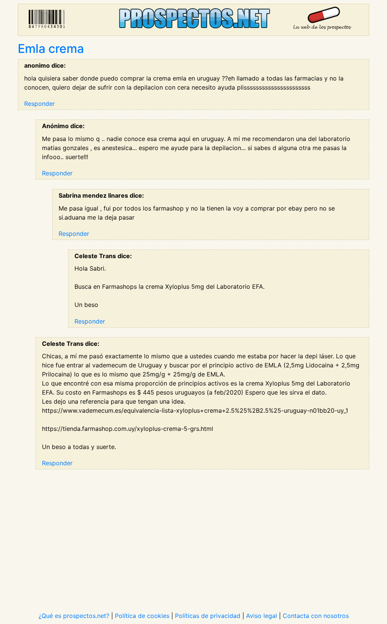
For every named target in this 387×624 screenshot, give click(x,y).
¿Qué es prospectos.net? (74, 615)
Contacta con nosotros (316, 615)
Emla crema (51, 48)
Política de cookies (142, 615)
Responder (39, 103)
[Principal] (193, 20)
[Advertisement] (193, 535)
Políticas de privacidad (207, 615)
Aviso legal (261, 615)
